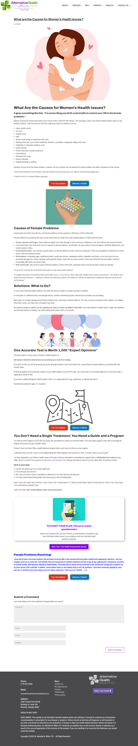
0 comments (17, 24)
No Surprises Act (61, 686)
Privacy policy (60, 694)
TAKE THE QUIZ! (20, 490)
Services (76, 5)
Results (109, 5)
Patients (97, 5)
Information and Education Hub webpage (58, 460)
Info (87, 5)
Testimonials (59, 692)
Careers (58, 689)
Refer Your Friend (101, 690)
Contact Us (123, 5)
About (65, 5)
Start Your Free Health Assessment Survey (69, 546)
